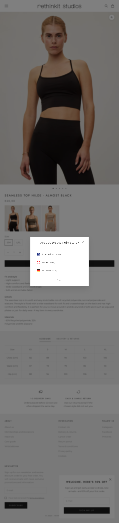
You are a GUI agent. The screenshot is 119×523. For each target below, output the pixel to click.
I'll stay (59, 280)
